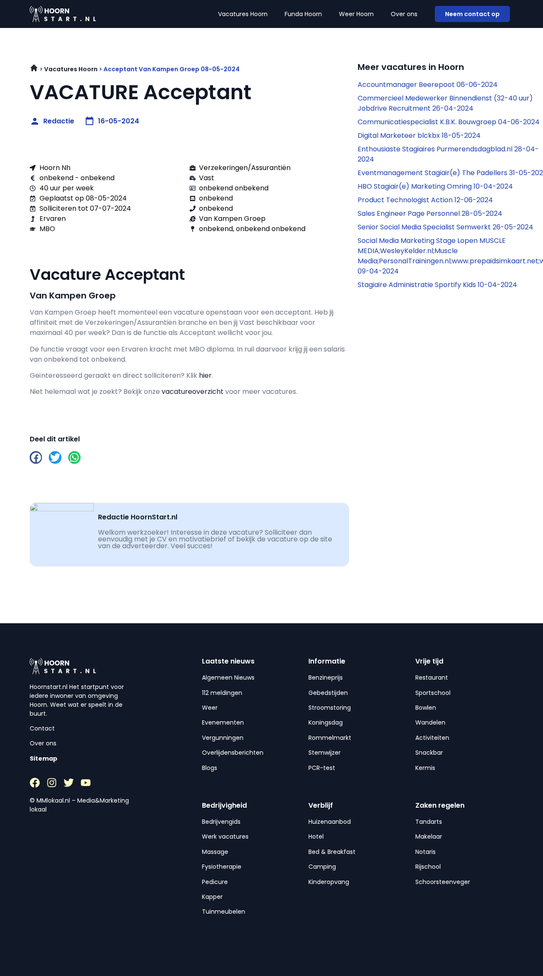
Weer (210, 707)
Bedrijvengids (221, 821)
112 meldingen (222, 693)
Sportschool (433, 693)
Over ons (404, 14)
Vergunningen (223, 737)
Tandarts (428, 821)
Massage (215, 852)
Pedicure (215, 882)
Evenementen (223, 722)
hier (205, 375)
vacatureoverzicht (193, 391)
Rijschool (428, 866)
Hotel (316, 836)
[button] (36, 457)
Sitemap (43, 758)
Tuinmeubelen (223, 911)
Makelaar (428, 836)
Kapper (212, 896)
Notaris (425, 852)
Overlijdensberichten (232, 752)
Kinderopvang (328, 882)
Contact (42, 728)
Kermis (425, 768)
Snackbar (429, 752)
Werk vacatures (225, 836)
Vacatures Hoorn (243, 14)
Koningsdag (325, 722)
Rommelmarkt (329, 737)
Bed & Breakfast (331, 852)
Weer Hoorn (356, 14)
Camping (322, 866)
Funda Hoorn (303, 14)
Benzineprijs (325, 677)
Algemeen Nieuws (228, 677)
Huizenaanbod (329, 821)
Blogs (209, 768)
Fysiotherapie (221, 866)
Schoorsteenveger (442, 882)
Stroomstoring (329, 707)
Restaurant (431, 677)
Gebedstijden (328, 693)
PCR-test (321, 768)
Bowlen (425, 707)
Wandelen (430, 722)
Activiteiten (432, 737)
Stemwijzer (324, 752)
